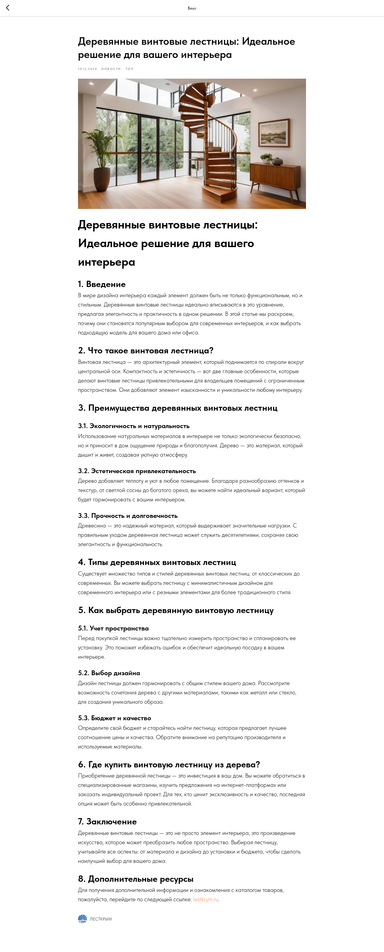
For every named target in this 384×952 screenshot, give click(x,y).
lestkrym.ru (205, 899)
